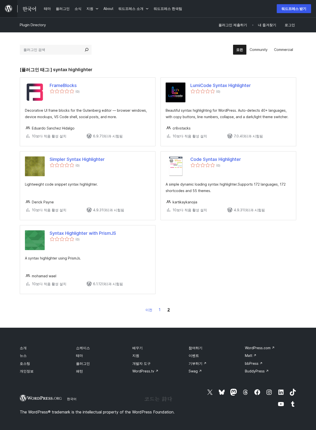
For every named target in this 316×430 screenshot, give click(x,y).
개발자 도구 (141, 363)
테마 (79, 355)
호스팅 (25, 363)
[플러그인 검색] (87, 50)
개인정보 (27, 371)
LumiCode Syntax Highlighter (220, 85)
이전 (148, 310)
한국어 (72, 399)
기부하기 (198, 363)
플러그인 (83, 363)
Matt (251, 355)
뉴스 (23, 355)
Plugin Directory (33, 25)
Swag (195, 371)
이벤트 (194, 355)
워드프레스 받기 (293, 8)
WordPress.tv (145, 371)
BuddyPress (257, 371)
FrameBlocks (63, 85)
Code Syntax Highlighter (215, 159)
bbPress (254, 363)
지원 (135, 355)
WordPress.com (260, 348)
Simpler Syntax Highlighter (77, 159)
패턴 (79, 371)
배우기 (137, 348)
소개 (23, 348)
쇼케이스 (83, 348)
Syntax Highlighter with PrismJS (83, 233)
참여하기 (195, 348)
